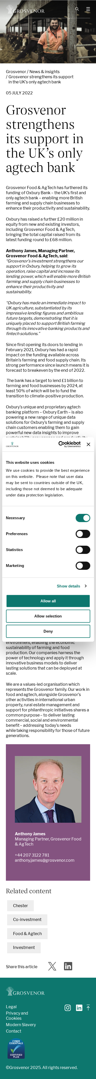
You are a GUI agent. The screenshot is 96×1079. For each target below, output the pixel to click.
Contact (13, 1031)
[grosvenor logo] (25, 991)
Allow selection (48, 616)
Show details (68, 586)
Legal (11, 1006)
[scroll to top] (88, 1009)
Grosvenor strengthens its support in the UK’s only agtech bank (40, 79)
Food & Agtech (27, 933)
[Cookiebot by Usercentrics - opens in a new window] (60, 444)
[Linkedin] (79, 1009)
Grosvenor (16, 71)
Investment (24, 947)
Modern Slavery (21, 1024)
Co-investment (27, 919)
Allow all (48, 601)
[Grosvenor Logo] (25, 9)
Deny (48, 631)
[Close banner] (88, 444)
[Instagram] (68, 1009)
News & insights (44, 71)
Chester (20, 905)
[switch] (83, 534)
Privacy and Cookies (17, 1016)
